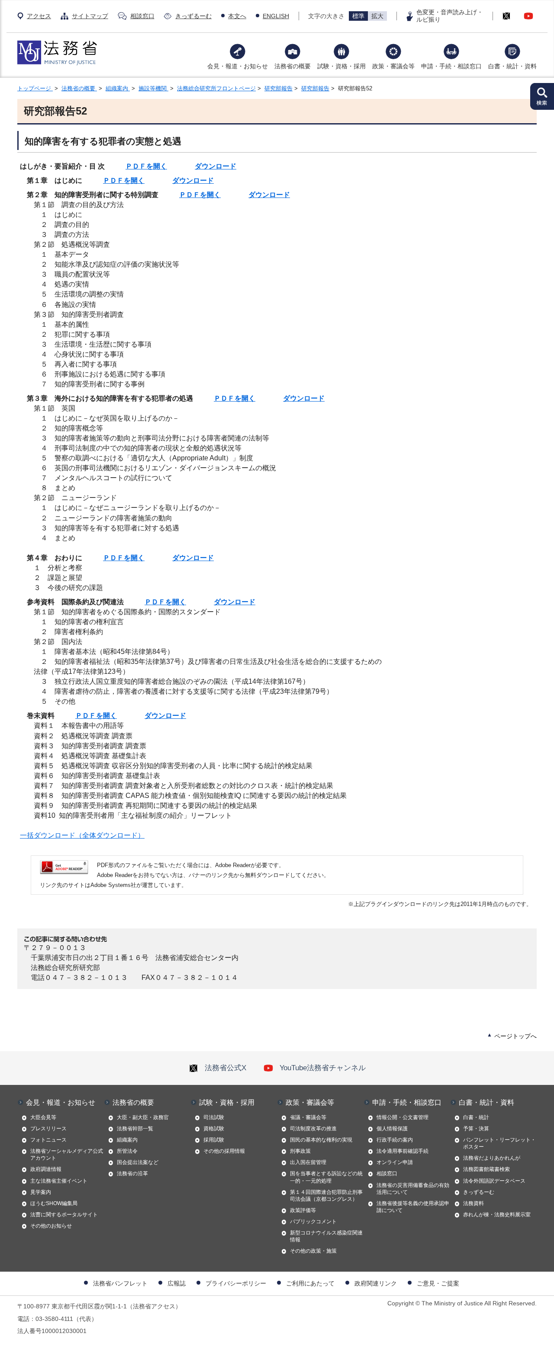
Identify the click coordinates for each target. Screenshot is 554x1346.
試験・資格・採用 (341, 66)
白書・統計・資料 (512, 66)
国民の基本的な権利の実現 (321, 1139)
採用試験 (213, 1139)
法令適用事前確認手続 (402, 1151)
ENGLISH (276, 16)
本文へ (237, 16)
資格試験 (213, 1128)
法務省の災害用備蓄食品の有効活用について (413, 1189)
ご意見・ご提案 (438, 1283)
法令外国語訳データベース (494, 1180)
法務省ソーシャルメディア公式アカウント (66, 1154)
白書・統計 (476, 1117)
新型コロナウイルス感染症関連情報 (326, 1236)
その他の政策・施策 (313, 1251)
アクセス (39, 16)
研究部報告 (278, 88)
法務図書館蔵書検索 (486, 1169)
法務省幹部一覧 (135, 1128)
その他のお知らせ (51, 1225)
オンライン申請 (395, 1162)
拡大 (377, 16)
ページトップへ (515, 1036)
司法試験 (213, 1117)
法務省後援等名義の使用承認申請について (413, 1207)
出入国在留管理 (308, 1162)
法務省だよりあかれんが (491, 1158)
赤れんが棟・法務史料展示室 (497, 1214)
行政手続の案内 (395, 1139)
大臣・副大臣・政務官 (143, 1117)
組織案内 (118, 88)
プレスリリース (48, 1128)
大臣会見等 (43, 1117)
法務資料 (473, 1203)
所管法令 (127, 1151)
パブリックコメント (313, 1221)
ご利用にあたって (310, 1283)
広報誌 (176, 1283)
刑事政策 (300, 1151)
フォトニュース (48, 1139)
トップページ (35, 88)
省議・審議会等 (308, 1117)
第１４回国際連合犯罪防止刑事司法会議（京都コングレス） (326, 1196)
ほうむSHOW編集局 (53, 1203)
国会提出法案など (137, 1162)
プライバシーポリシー (236, 1283)
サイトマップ (90, 16)
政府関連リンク (375, 1283)
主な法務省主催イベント (58, 1180)
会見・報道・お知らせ (237, 66)
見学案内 (40, 1192)
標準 (358, 16)
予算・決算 (476, 1128)
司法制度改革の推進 (313, 1128)
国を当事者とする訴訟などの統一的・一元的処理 (326, 1177)
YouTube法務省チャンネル (323, 1067)
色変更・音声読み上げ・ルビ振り (449, 16)
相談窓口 (142, 16)
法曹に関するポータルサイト (64, 1214)
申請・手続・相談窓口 (451, 66)
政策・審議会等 (393, 66)
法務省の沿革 (132, 1173)
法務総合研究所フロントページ (216, 88)
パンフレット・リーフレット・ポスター (499, 1143)
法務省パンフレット (120, 1283)
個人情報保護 (392, 1128)
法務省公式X (225, 1067)
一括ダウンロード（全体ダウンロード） (82, 835)
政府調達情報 (45, 1169)
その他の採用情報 (224, 1151)
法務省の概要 (292, 66)
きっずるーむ (193, 16)
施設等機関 (153, 88)
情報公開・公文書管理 (402, 1117)
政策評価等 (303, 1210)
